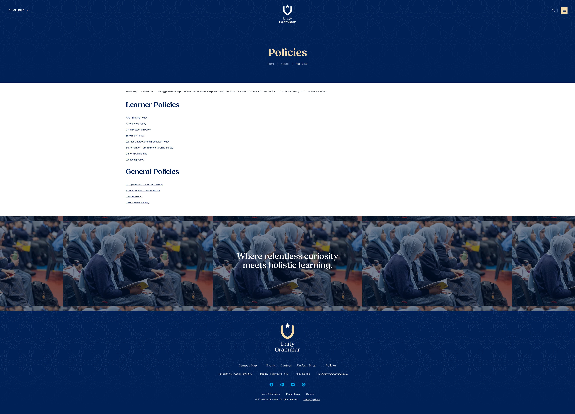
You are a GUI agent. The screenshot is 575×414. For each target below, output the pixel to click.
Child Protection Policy (138, 129)
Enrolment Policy (135, 135)
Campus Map (248, 365)
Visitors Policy (134, 196)
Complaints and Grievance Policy (144, 184)
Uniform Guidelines (136, 153)
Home (271, 64)
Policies (331, 365)
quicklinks (16, 10)
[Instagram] (304, 384)
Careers (310, 394)
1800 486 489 (303, 374)
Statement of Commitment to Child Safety (149, 147)
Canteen (286, 365)
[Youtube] (293, 384)
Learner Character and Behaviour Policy (148, 141)
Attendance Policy (136, 123)
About (285, 64)
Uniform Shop (306, 365)
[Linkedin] (282, 384)
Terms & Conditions (270, 394)
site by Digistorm (312, 399)
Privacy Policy (293, 394)
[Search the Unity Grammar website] (553, 10)
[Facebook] (271, 384)
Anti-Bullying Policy (136, 117)
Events (271, 365)
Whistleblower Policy (137, 202)
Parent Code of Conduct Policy (143, 190)
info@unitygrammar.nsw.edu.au (333, 374)
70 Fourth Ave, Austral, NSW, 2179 (235, 374)
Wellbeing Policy (135, 159)
